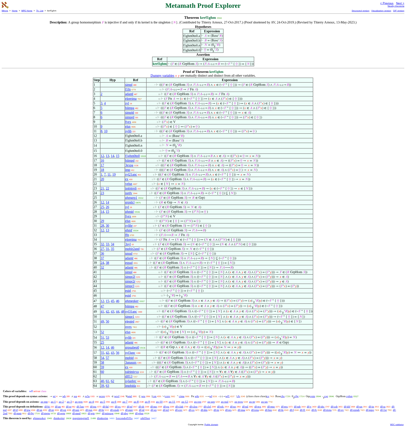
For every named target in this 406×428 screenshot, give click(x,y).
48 (122, 311)
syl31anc (131, 311)
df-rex (257, 406)
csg (326, 396)
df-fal (106, 406)
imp (127, 170)
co (267, 396)
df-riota (327, 410)
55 (102, 352)
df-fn (281, 410)
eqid (128, 290)
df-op (63, 410)
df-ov (341, 410)
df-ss (382, 406)
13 (107, 156)
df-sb (141, 406)
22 (107, 188)
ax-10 (159, 401)
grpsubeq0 (132, 347)
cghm (349, 396)
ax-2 (61, 401)
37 (102, 258)
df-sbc (321, 406)
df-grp (91, 413)
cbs (283, 396)
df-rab (297, 406)
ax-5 (102, 401)
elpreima (131, 98)
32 (102, 244)
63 (107, 385)
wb (64, 396)
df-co (192, 410)
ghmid (129, 211)
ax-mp (44, 401)
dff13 (128, 376)
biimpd (129, 160)
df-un (359, 406)
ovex (128, 326)
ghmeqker (132, 301)
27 (102, 249)
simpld (129, 112)
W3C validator (397, 424)
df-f (292, 410)
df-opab (114, 410)
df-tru (93, 406)
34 (112, 244)
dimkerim (102, 418)
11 (109, 174)
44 (117, 311)
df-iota (255, 410)
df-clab (179, 406)
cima (181, 396)
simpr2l (130, 276)
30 (107, 225)
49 (102, 321)
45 (112, 301)
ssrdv (128, 193)
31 (107, 249)
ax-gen (79, 401)
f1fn (128, 89)
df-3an (80, 406)
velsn (128, 183)
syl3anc (130, 352)
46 (117, 301)
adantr (129, 258)
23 (102, 193)
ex (126, 179)
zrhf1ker (145, 418)
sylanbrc (130, 381)
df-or (68, 406)
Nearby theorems (396, 6)
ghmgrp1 (131, 197)
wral (129, 396)
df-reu (284, 406)
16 (102, 160)
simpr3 (129, 286)
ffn (127, 235)
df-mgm (45, 413)
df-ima (241, 410)
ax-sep (211, 401)
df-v (309, 406)
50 (107, 321)
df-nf (129, 406)
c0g (296, 396)
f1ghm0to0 (132, 156)
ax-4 (91, 401)
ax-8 (136, 401)
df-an (58, 406)
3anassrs (130, 362)
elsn (127, 126)
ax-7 (125, 401)
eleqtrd (129, 321)
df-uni (75, 410)
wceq (102, 396)
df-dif (347, 406)
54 (102, 358)
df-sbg (124, 413)
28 (102, 225)
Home (15, 11)
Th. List (39, 11)
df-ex (118, 406)
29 (102, 221)
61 (107, 381)
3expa (129, 165)
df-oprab (355, 410)
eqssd (129, 262)
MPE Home (26, 11)
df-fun (268, 410)
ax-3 (69, 401)
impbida (130, 385)
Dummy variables (162, 75)
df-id (141, 410)
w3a (87, 396)
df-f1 (302, 410)
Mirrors (5, 11)
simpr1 (129, 316)
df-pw (27, 410)
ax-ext (197, 401)
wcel (116, 396)
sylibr (129, 225)
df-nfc (220, 406)
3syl (128, 244)
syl (127, 103)
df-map (18, 413)
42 (107, 311)
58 (102, 362)
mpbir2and (132, 249)
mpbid (129, 358)
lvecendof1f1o (124, 418)
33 (107, 244)
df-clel (207, 406)
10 (105, 131)
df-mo (153, 406)
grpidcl (129, 202)
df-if (15, 410)
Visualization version (381, 11)
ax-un (264, 401)
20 (102, 179)
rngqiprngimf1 (81, 418)
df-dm (204, 410)
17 (102, 165)
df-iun (88, 410)
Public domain (211, 424)
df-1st (383, 410)
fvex (128, 122)
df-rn (216, 410)
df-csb (334, 406)
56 (117, 352)
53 (107, 337)
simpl (128, 84)
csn (154, 396)
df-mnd (76, 413)
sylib (128, 131)
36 (102, 253)
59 (102, 367)
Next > (400, 3)
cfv (238, 396)
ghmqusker (39, 418)
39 (102, 385)
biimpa (129, 108)
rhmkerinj (59, 418)
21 (102, 188)
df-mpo (370, 410)
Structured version (360, 11)
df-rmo (271, 406)
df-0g (31, 413)
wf (210, 396)
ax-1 (53, 401)
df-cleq (193, 406)
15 (117, 156)
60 (102, 371)
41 (102, 311)
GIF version (398, 11)
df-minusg (108, 413)
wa (75, 396)
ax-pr (252, 401)
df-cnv (178, 410)
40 (102, 381)
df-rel (166, 410)
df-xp (154, 410)
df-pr (51, 410)
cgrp (312, 396)
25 (102, 207)
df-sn (39, 410)
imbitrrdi (131, 188)
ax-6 (113, 401)
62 (112, 381)
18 (102, 170)
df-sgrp (61, 413)
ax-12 (184, 401)
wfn (197, 396)
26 (107, 207)
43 (112, 311)
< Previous (387, 3)
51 (102, 337)
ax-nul (224, 401)
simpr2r (130, 281)
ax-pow (239, 401)
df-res (228, 410)
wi (54, 396)
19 (114, 174)
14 (112, 156)
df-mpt (129, 410)
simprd (129, 117)
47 (102, 306)
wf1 (227, 396)
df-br (101, 410)
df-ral (245, 406)
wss (143, 396)
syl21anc (131, 174)
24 (102, 262)
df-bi (47, 406)
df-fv (314, 410)
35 (112, 249)
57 (107, 358)
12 (102, 156)
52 (102, 332)
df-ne (233, 406)
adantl (129, 94)
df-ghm (139, 413)
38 (107, 262)
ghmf (128, 230)
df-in (371, 406)
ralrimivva (132, 371)
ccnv (167, 396)
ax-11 (172, 401)
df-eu (166, 406)
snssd (128, 253)
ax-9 (147, 401)
